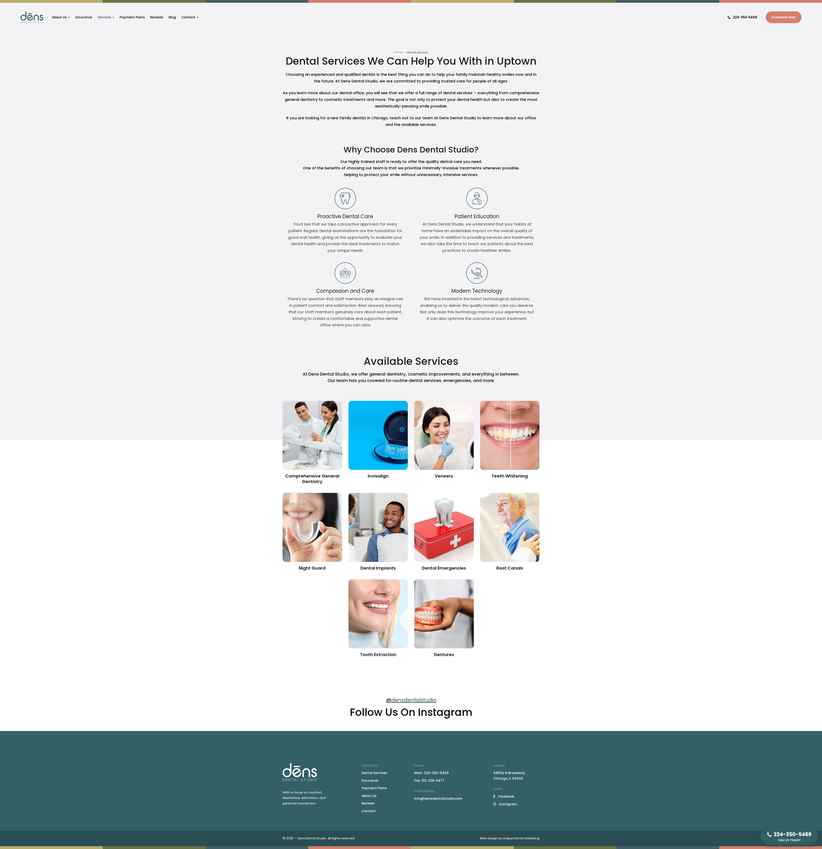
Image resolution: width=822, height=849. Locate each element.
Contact (188, 17)
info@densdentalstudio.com (438, 798)
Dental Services (374, 773)
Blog (172, 17)
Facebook (505, 796)
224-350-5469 (745, 17)
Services (104, 17)
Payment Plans (132, 17)
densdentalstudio (413, 700)
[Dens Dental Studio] (32, 17)
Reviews (156, 17)
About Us (59, 17)
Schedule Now (783, 17)
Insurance (83, 17)
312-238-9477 (432, 780)
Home (398, 52)
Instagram (507, 804)
